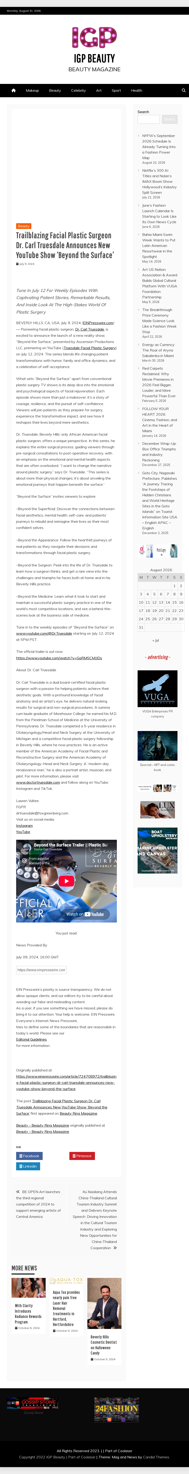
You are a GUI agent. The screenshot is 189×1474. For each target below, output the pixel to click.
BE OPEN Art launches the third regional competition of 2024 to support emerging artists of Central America (38, 1204)
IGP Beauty (94, 58)
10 (141, 602)
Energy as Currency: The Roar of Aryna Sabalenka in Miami (158, 350)
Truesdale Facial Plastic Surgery (90, 348)
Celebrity (78, 90)
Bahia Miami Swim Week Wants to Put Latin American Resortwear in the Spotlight (158, 245)
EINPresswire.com (98, 322)
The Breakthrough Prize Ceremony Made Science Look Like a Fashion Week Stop (159, 320)
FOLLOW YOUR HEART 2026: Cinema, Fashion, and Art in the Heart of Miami (159, 419)
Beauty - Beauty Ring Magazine (42, 1125)
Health (136, 90)
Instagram (24, 825)
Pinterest (83, 1156)
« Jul (156, 640)
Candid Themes (156, 1457)
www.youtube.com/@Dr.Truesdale (44, 633)
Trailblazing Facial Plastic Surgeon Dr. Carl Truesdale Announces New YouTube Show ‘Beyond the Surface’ (61, 1107)
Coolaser (88, 1457)
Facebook (30, 1156)
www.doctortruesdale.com (38, 782)
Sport (116, 90)
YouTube (23, 831)
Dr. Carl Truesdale (89, 329)
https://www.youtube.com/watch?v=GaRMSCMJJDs (59, 658)
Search (143, 111)
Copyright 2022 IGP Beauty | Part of (50, 1457)
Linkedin (29, 1166)
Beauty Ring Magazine (78, 1113)
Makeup (32, 90)
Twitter (57, 1156)
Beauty (55, 90)
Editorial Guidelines (31, 1039)
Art (99, 90)
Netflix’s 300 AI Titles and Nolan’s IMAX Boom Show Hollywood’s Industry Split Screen (159, 181)
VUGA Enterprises (155, 711)
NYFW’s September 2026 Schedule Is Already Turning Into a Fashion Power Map (159, 146)
